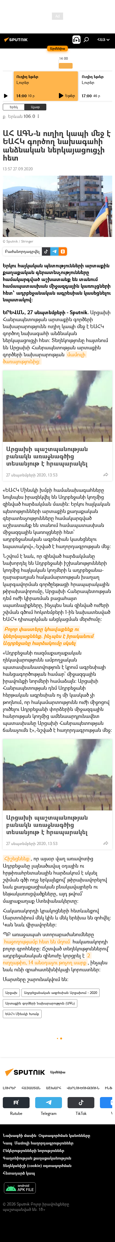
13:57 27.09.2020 (18, 168)
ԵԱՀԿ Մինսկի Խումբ (22, 1013)
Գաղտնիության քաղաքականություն (37, 1158)
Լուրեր (22, 82)
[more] (105, 474)
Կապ (7, 1143)
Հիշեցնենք (16, 858)
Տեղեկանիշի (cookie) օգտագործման (37, 1165)
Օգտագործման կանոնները (64, 1135)
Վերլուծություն (83, 1088)
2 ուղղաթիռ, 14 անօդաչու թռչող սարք (47, 959)
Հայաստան (30, 1088)
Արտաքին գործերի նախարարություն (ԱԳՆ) (40, 1003)
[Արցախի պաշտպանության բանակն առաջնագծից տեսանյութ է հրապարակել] (57, 406)
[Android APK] (20, 1188)
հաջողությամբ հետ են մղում (37, 941)
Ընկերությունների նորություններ (33, 1150)
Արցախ (11, 992)
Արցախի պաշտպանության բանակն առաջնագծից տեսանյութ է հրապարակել (47, 456)
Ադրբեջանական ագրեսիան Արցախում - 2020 (60, 992)
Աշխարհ (53, 1088)
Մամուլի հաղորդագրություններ (44, 1143)
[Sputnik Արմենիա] (17, 41)
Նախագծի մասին (19, 1135)
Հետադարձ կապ (19, 1173)
